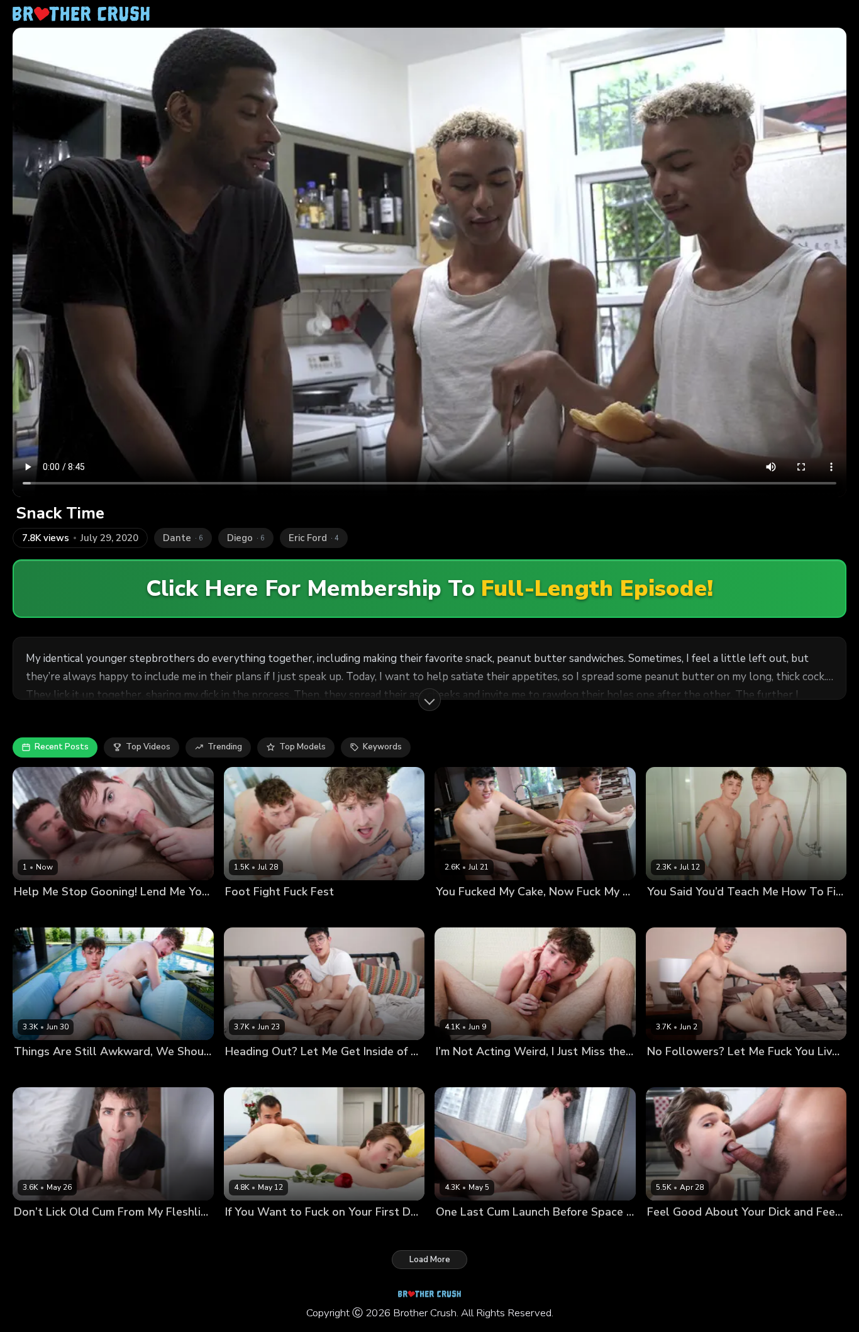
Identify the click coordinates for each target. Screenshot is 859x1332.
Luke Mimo (505, 913)
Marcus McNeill (121, 913)
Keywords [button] (382, 747)
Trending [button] (225, 747)
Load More (429, 1259)
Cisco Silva (457, 913)
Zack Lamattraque (108, 1233)
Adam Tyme (306, 1233)
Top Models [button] (302, 747)
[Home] (81, 13)
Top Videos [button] (148, 747)
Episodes (181, 913)
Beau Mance (250, 913)
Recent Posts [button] (62, 747)
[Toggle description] (429, 699)
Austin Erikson (42, 1073)
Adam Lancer (251, 1233)
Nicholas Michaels (50, 913)
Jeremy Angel (40, 1233)
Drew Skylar (304, 913)
